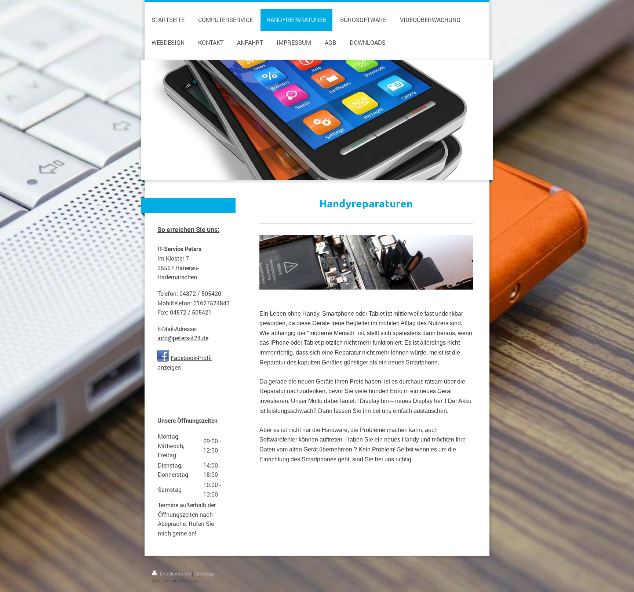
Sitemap (204, 574)
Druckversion (175, 574)
